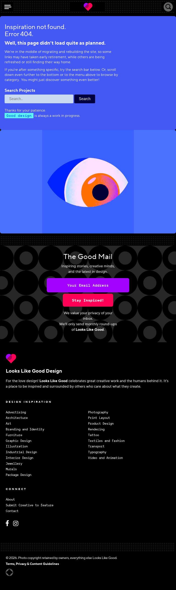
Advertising (16, 412)
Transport (96, 446)
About (10, 499)
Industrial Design (21, 452)
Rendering (96, 429)
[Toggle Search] (168, 7)
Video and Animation (105, 458)
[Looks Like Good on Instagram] (17, 525)
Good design (19, 115)
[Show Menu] (8, 7)
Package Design (18, 475)
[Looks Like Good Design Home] (88, 7)
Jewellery (14, 464)
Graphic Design (18, 441)
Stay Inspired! (88, 300)
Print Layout (99, 418)
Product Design (101, 424)
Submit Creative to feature (29, 505)
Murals (11, 469)
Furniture (14, 435)
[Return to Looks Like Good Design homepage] (88, 358)
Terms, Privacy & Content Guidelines (32, 564)
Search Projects (20, 91)
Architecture (17, 418)
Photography (98, 412)
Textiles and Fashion (106, 441)
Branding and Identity (25, 429)
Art (8, 424)
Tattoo (93, 435)
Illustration (17, 446)
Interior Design (19, 458)
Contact (12, 511)
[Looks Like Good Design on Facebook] (8, 525)
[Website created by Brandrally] (9, 572)
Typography (97, 452)
